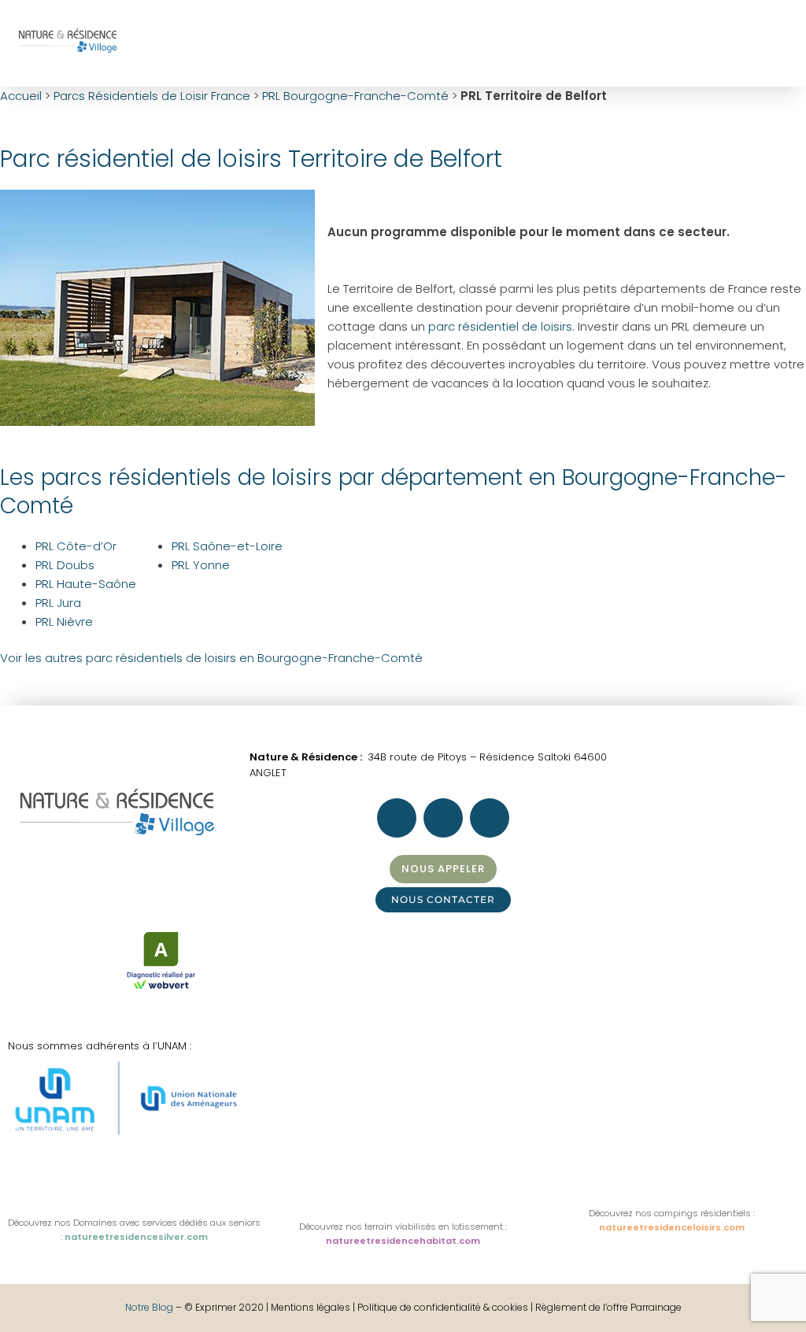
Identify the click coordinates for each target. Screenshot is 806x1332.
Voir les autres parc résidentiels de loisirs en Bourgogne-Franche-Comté (211, 657)
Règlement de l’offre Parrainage (608, 1307)
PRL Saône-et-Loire (227, 546)
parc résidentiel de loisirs (500, 326)
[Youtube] (681, 41)
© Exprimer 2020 (224, 1307)
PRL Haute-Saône (85, 583)
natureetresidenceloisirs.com (672, 1227)
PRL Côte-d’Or (75, 546)
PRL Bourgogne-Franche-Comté (355, 95)
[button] (521, 44)
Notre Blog (149, 1307)
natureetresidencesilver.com (136, 1236)
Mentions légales (312, 1307)
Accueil (21, 95)
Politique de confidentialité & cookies (442, 1307)
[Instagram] (596, 41)
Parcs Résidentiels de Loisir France (152, 95)
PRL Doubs (64, 565)
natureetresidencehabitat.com (403, 1240)
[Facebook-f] (554, 41)
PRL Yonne (201, 565)
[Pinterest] (639, 41)
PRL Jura (58, 602)
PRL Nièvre (64, 621)
